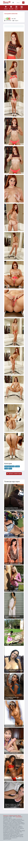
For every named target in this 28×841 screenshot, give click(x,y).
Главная (5, 8)
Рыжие (17, 466)
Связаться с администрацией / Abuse (12, 815)
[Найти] (23, 2)
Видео (16, 8)
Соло (6, 468)
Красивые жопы (9, 466)
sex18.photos (19, 816)
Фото (22, 8)
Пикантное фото (7, 2)
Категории (11, 8)
